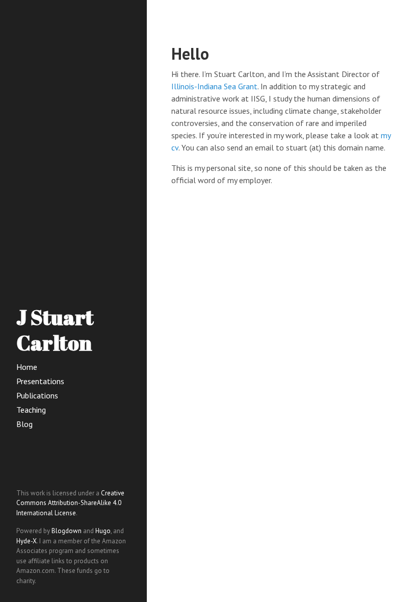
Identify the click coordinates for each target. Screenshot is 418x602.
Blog (24, 424)
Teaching (31, 410)
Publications (37, 395)
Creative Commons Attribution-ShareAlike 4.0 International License (70, 503)
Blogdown (66, 530)
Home (26, 367)
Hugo (103, 530)
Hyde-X (26, 541)
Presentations (40, 381)
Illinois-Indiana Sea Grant (214, 86)
